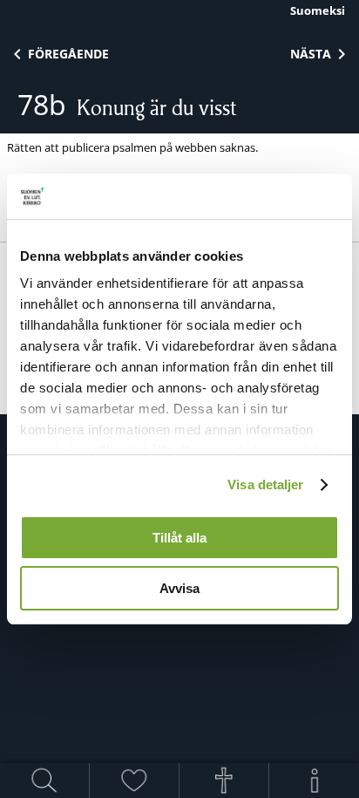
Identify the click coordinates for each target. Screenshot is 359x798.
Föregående (68, 53)
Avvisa (179, 588)
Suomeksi (317, 10)
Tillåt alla (179, 537)
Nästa (310, 53)
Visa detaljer (265, 484)
